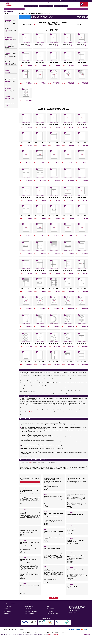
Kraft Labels (10, 57)
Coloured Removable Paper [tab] (82, 17)
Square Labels (7, 94)
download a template (33, 411)
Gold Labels (10, 50)
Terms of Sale (11, 629)
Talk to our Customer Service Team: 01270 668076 (25, 0)
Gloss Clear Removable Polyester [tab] (59, 17)
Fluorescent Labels (10, 40)
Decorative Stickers (9, 37)
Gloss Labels (10, 47)
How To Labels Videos (29, 613)
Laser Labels (10, 60)
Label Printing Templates (51, 609)
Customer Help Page (29, 606)
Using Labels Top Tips (29, 609)
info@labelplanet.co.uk (75, 612)
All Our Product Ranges (8, 606)
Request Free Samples (8, 609)
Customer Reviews (50, 608)
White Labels (7, 105)
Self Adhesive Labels (9, 88)
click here (31, 462)
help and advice (44, 411)
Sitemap (22, 629)
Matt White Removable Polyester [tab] (71, 17)
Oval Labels (7, 70)
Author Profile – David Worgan (52, 613)
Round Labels (10, 82)
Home (26, 6)
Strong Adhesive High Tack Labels (10, 75)
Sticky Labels (7, 96)
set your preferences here (53, 634)
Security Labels (10, 85)
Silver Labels (9, 91)
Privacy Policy (17, 629)
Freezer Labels (10, 43)
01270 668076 (76, 610)
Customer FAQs (28, 608)
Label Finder (6, 608)
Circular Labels (10, 28)
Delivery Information (7, 611)
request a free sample (45, 412)
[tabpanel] (53, 194)
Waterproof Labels (10, 102)
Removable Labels (10, 11)
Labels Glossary (50, 611)
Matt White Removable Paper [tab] (25, 17)
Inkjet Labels (10, 54)
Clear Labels (10, 31)
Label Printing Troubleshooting (31, 611)
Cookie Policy (6, 629)
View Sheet (33, 24)
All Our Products (10, 24)
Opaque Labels (10, 67)
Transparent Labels (10, 99)
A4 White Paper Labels (9, 17)
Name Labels (10, 64)
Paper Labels (7, 72)
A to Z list (6, 13)
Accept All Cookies (87, 634)
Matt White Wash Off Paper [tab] (48, 17)
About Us (49, 606)
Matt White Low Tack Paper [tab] (36, 17)
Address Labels (10, 21)
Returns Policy (6, 613)
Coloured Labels (9, 34)
